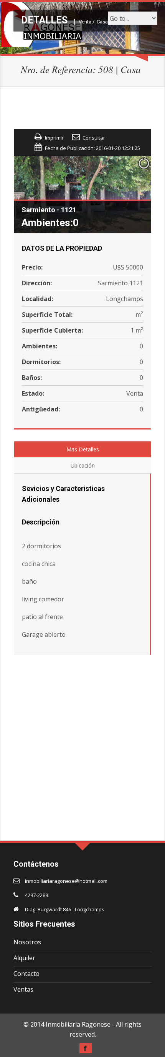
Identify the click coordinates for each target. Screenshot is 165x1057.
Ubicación (83, 465)
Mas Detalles (82, 449)
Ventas (23, 989)
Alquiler (24, 958)
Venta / (86, 22)
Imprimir (54, 137)
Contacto (26, 973)
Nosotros (27, 942)
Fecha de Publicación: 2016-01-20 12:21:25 (92, 148)
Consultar (93, 137)
